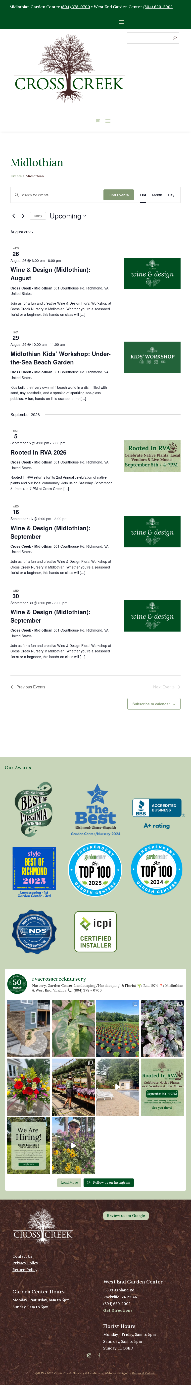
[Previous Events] (13, 216)
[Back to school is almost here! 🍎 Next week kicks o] (28, 1087)
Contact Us (22, 1256)
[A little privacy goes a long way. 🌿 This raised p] (117, 1087)
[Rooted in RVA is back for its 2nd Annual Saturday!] (162, 1087)
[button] (34, 809)
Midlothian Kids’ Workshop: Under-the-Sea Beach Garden (60, 357)
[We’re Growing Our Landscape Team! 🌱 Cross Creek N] (28, 1145)
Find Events (118, 194)
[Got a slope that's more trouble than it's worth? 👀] (28, 1028)
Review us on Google (126, 1215)
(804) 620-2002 (158, 6)
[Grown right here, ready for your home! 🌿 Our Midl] (73, 1028)
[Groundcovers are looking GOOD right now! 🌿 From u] (162, 1028)
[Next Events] (23, 216)
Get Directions (118, 1310)
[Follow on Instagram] (89, 1355)
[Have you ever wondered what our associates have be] (73, 1145)
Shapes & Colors (143, 1373)
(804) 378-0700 (75, 6)
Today (38, 215)
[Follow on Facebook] (99, 1355)
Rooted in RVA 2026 (38, 452)
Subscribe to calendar (151, 703)
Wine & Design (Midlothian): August (50, 273)
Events (16, 176)
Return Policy (24, 1269)
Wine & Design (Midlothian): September (50, 532)
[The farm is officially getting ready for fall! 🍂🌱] (117, 1028)
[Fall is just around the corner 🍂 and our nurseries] (73, 1087)
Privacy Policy (25, 1263)
